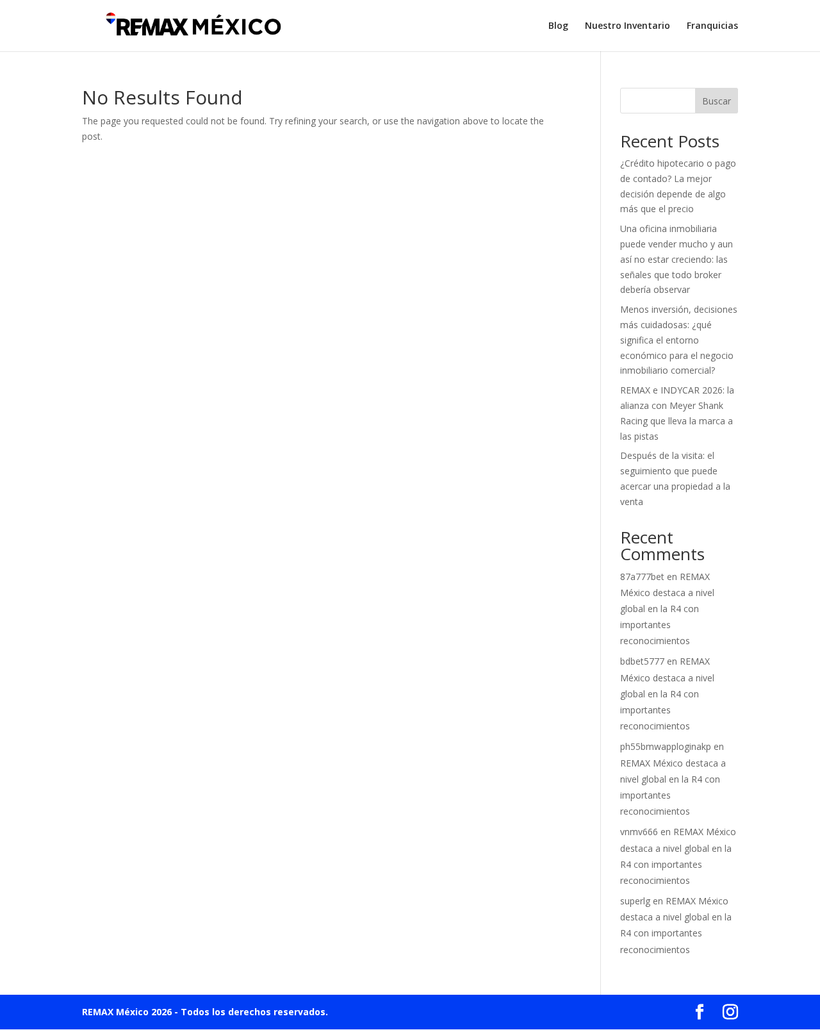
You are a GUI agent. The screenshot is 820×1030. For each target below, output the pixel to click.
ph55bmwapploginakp (665, 746)
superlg (635, 901)
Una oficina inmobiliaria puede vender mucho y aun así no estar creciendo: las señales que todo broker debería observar (676, 258)
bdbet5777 (642, 661)
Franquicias (712, 26)
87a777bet (642, 576)
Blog (558, 26)
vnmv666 (639, 832)
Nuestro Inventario (627, 26)
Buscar (716, 101)
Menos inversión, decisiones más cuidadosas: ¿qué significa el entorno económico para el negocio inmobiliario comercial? (678, 339)
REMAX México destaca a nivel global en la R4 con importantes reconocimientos (667, 608)
